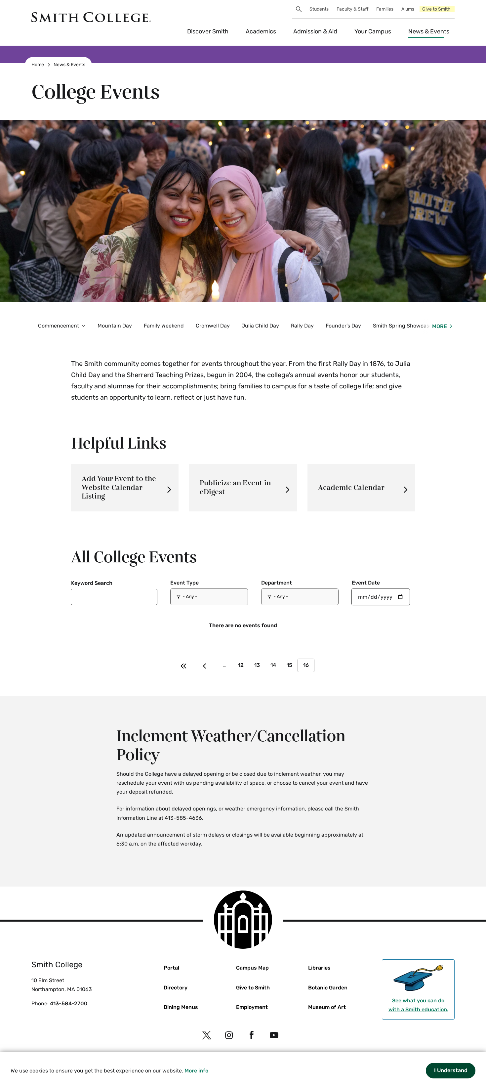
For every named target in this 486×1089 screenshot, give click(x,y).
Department (276, 583)
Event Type (184, 583)
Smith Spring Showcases (404, 326)
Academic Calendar (351, 488)
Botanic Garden (327, 987)
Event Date (366, 583)
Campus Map (252, 968)
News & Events (428, 31)
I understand (450, 1070)
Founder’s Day (343, 326)
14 (273, 665)
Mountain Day (115, 326)
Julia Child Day (260, 326)
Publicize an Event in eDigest (235, 487)
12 (241, 665)
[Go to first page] (183, 665)
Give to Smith (436, 9)
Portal (171, 968)
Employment (252, 1007)
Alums (407, 9)
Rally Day (302, 326)
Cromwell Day (213, 326)
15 (289, 665)
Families (384, 9)
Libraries (319, 968)
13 (257, 665)
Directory (175, 987)
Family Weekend (164, 326)
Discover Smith (207, 31)
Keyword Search (91, 583)
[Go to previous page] (204, 665)
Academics (261, 31)
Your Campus (372, 31)
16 (306, 665)
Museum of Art (327, 1007)
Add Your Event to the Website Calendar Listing (119, 487)
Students (319, 9)
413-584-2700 (69, 1003)
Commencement (58, 326)
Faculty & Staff (352, 9)
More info (196, 1070)
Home (37, 64)
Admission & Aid (315, 31)
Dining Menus (181, 1007)
